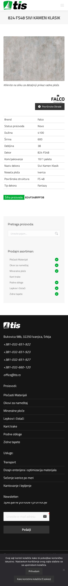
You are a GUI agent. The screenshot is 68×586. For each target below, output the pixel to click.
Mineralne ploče (13, 410)
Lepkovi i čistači (13, 418)
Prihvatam (34, 571)
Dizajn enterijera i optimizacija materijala (29, 470)
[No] (63, 570)
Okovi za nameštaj (15, 403)
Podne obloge (12, 434)
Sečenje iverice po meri (18, 477)
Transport (9, 462)
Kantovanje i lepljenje (17, 485)
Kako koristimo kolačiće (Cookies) (34, 579)
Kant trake (10, 426)
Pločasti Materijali (15, 395)
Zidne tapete (11, 442)
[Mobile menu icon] (62, 5)
